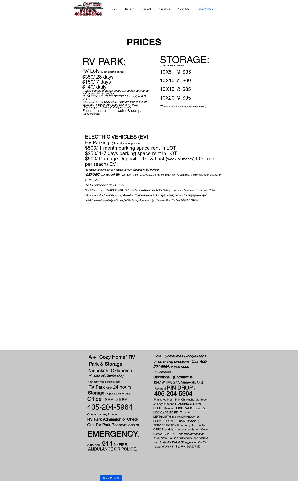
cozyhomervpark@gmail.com (104, 381)
